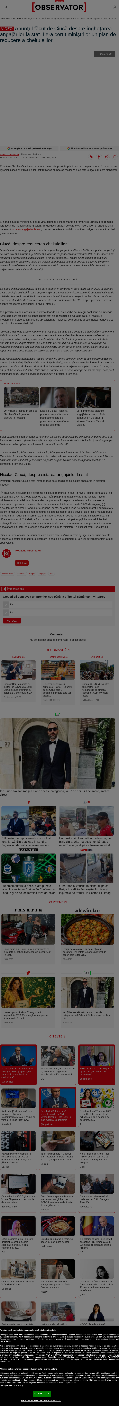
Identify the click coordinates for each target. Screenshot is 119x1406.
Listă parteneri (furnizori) (11, 1385)
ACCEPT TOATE (41, 1394)
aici (31, 1355)
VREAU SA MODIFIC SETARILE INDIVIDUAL (41, 1401)
